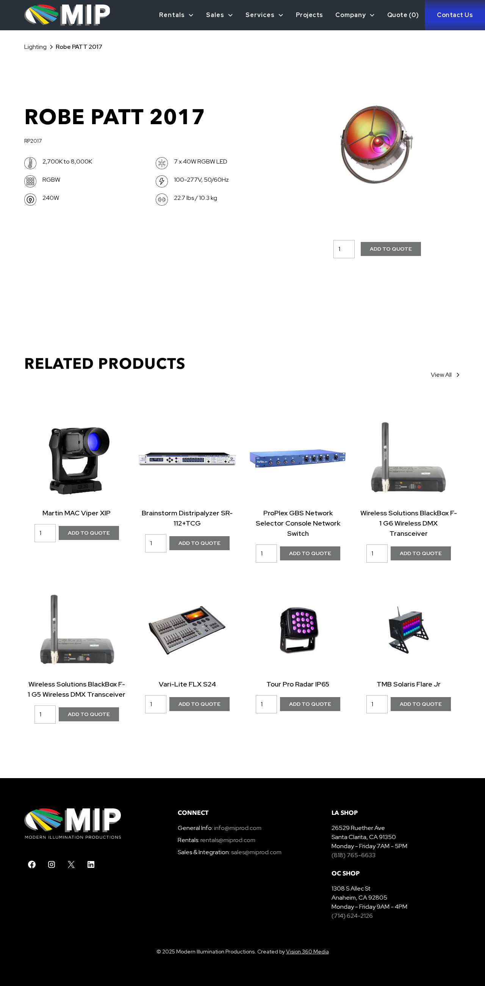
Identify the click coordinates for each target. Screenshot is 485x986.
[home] (55, 15)
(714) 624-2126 (352, 916)
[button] (176, 15)
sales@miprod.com (256, 852)
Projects (309, 15)
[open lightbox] (377, 144)
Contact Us (455, 15)
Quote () (403, 15)
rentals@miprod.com (227, 840)
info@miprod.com (237, 828)
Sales (215, 15)
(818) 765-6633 (353, 855)
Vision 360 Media (307, 951)
